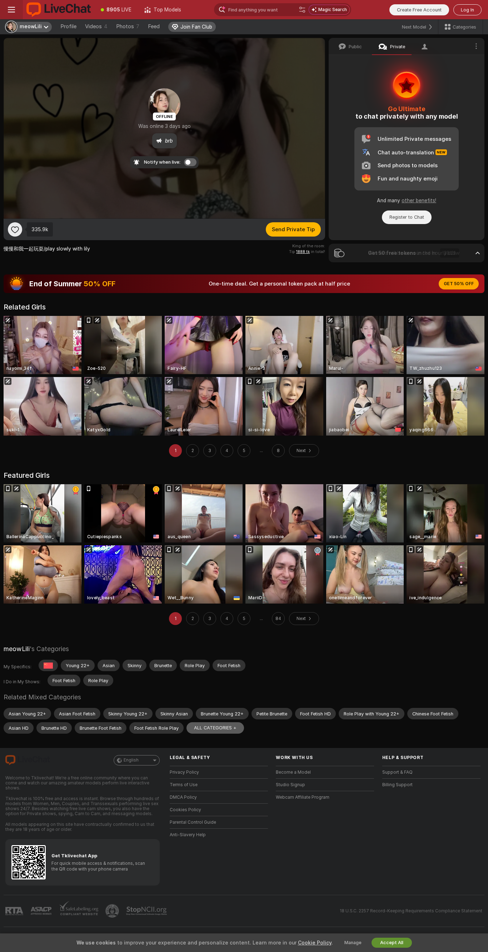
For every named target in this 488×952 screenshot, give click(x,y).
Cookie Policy (315, 943)
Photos (127, 26)
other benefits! (419, 200)
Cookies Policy (185, 809)
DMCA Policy (183, 797)
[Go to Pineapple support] (112, 911)
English (131, 760)
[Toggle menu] (11, 9)
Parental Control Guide (193, 822)
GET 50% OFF (459, 283)
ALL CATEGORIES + (215, 727)
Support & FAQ (397, 772)
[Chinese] (48, 665)
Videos (96, 26)
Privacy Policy (184, 772)
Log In (467, 10)
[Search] (302, 10)
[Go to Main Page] (58, 9)
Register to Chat (406, 217)
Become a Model (293, 772)
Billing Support (397, 784)
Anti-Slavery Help (188, 834)
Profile (68, 26)
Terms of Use (184, 784)
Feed (154, 26)
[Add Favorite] (15, 229)
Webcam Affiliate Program (302, 797)
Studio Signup (290, 784)
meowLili (17, 649)
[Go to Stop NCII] (147, 911)
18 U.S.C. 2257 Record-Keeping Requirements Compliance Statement (411, 910)
